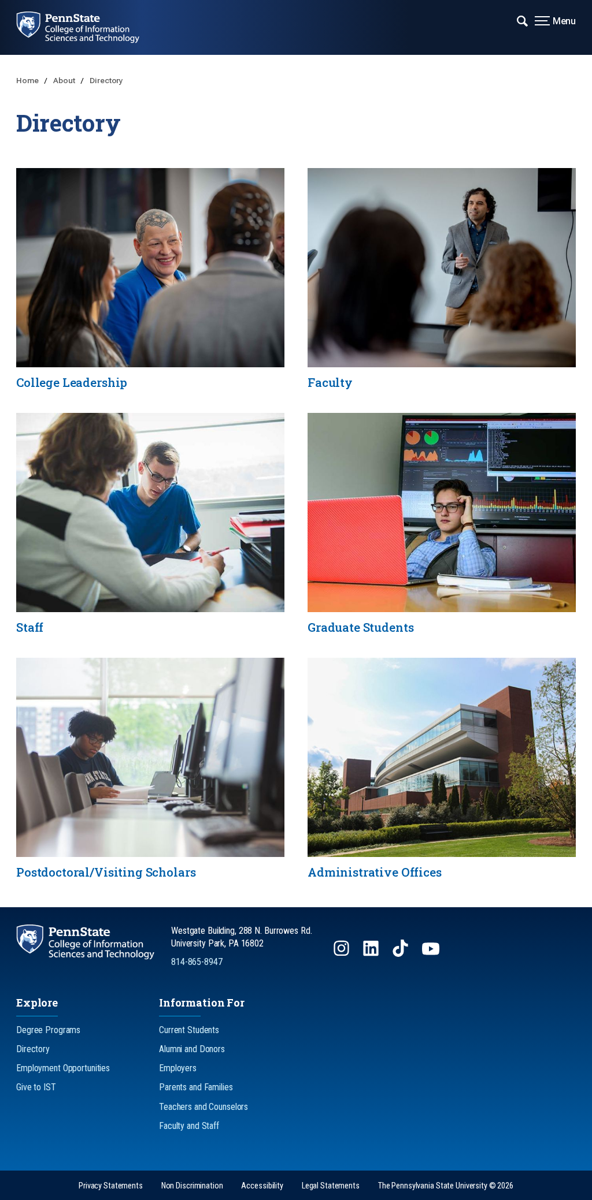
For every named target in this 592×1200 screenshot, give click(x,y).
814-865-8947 (197, 961)
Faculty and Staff (189, 1125)
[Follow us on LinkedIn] (372, 953)
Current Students (189, 1029)
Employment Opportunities (63, 1068)
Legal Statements (331, 1186)
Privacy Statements (111, 1186)
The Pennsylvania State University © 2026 (445, 1186)
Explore (37, 1002)
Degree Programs (48, 1029)
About (64, 80)
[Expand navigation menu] (522, 20)
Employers (178, 1068)
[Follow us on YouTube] (432, 953)
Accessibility (262, 1186)
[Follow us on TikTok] (401, 953)
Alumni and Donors (192, 1049)
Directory (106, 80)
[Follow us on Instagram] (343, 953)
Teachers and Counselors (203, 1106)
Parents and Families (196, 1087)
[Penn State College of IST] (86, 27)
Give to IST (36, 1087)
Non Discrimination (192, 1186)
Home (28, 80)
